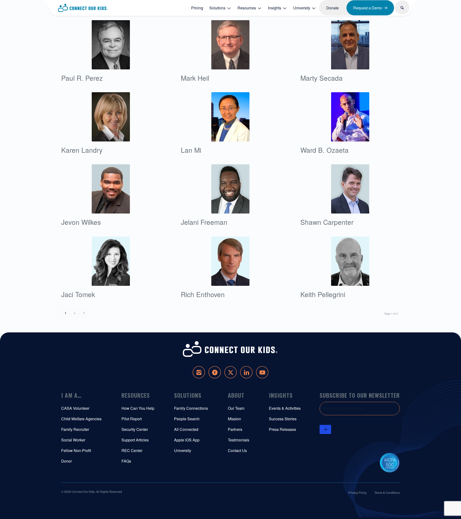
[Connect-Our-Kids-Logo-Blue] (83, 8)
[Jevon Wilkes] (111, 189)
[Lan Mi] (230, 116)
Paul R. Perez (82, 78)
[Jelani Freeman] (230, 189)
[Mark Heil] (230, 44)
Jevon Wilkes (81, 222)
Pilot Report (131, 418)
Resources (135, 395)
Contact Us (237, 450)
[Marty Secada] (350, 44)
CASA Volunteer (75, 408)
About (236, 395)
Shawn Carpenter (326, 222)
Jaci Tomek (78, 294)
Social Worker (73, 440)
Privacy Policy (357, 492)
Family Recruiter (75, 429)
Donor (66, 461)
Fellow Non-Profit (76, 450)
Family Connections (191, 408)
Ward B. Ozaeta (324, 150)
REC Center (131, 450)
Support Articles (135, 440)
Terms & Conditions (387, 492)
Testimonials (238, 440)
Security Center (134, 429)
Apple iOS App (187, 440)
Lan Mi (191, 150)
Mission (234, 418)
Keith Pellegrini (322, 294)
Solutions (187, 395)
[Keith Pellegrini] (350, 261)
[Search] (402, 7)
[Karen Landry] (111, 116)
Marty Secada (321, 78)
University (182, 450)
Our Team (236, 408)
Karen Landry (82, 150)
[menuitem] (197, 7)
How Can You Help (137, 408)
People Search (187, 418)
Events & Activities (285, 408)
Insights (281, 395)
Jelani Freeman (204, 222)
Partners (235, 429)
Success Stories (283, 418)
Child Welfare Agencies (81, 418)
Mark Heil (195, 78)
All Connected (186, 429)
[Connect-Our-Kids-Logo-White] (230, 349)
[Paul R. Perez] (111, 44)
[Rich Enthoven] (230, 261)
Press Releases (282, 429)
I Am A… (71, 395)
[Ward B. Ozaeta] (350, 116)
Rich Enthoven (203, 294)
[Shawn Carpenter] (350, 189)
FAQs (126, 461)
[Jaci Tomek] (111, 261)
